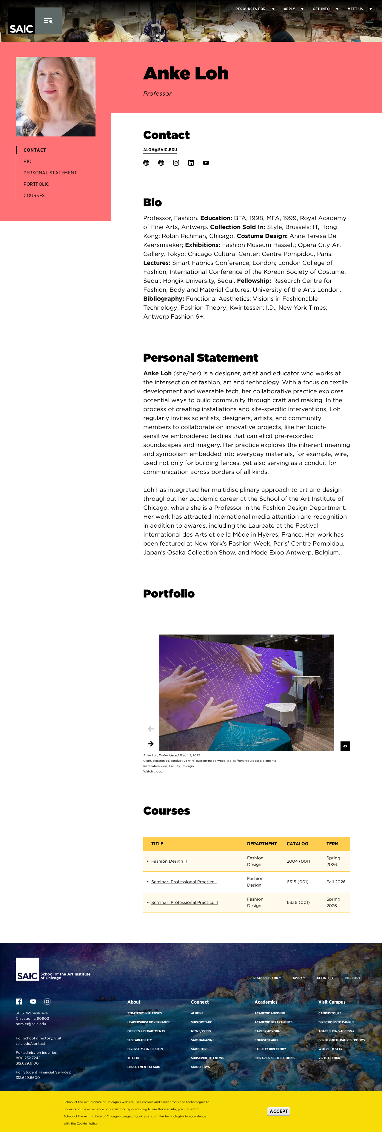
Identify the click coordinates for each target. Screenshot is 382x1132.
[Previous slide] (150, 728)
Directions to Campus (336, 1022)
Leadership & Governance (148, 1022)
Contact (35, 150)
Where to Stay (330, 1049)
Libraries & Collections (275, 1058)
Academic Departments (273, 1022)
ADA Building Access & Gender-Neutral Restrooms (341, 1035)
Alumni (197, 1013)
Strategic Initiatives (144, 1013)
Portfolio (37, 184)
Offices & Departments (146, 1031)
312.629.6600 (28, 1077)
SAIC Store (199, 1049)
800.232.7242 (28, 1058)
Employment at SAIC (143, 1067)
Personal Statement (50, 173)
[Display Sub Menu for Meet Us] (367, 9)
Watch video (152, 771)
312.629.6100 (27, 1063)
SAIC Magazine (202, 1040)
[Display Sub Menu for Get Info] (334, 9)
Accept (279, 1111)
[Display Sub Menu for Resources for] (270, 9)
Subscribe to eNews (207, 1058)
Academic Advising (270, 1013)
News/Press (201, 1031)
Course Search (267, 1040)
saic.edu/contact (30, 1043)
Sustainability (139, 1040)
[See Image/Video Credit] (345, 746)
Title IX (133, 1058)
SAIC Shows (200, 1067)
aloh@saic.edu (160, 149)
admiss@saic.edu (31, 1024)
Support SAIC (201, 1022)
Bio (28, 161)
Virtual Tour (329, 1058)
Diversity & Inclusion (145, 1049)
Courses (34, 195)
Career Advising (268, 1031)
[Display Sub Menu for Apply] (299, 9)
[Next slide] (150, 743)
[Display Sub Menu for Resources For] (279, 978)
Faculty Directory (270, 1049)
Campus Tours (329, 1013)
